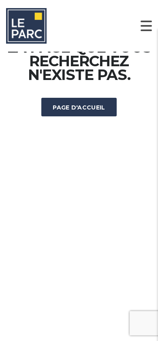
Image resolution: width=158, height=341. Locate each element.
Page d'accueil (79, 107)
